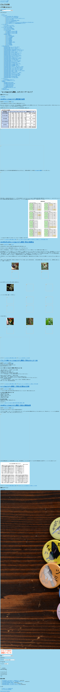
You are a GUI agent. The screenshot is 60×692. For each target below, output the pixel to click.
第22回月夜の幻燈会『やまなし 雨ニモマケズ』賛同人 (13, 69)
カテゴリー (2, 659)
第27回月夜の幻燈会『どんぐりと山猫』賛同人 (12, 75)
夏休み (32, 383)
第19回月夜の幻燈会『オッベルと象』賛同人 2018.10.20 (13, 67)
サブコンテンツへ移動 (4, 1)
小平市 (47, 239)
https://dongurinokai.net (11, 380)
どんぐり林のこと (5, 24)
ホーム (3, 14)
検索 (1, 10)
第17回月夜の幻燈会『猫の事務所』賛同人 (11, 64)
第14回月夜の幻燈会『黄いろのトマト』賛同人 (12, 61)
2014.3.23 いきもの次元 (10, 19)
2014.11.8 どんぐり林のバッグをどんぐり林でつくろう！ (15, 18)
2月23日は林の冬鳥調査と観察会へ (8, 682)
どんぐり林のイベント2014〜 (9, 25)
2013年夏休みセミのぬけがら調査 (11, 32)
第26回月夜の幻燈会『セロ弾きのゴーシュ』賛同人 (12, 72)
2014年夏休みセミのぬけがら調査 (11, 33)
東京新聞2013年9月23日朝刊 (9, 82)
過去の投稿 (2, 96)
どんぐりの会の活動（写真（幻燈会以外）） (11, 16)
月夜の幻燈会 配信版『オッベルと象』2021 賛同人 (12, 60)
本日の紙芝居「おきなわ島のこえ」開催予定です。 (11, 680)
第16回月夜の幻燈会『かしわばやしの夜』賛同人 (12, 63)
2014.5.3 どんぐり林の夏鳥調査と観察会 (12, 20)
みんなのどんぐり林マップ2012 (9, 26)
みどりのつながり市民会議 (6, 689)
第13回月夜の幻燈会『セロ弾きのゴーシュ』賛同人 (12, 57)
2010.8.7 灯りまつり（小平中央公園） (12, 17)
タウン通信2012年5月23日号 (9, 85)
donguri (12, 101)
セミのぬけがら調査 (7, 30)
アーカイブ (2, 663)
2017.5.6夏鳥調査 (9, 35)
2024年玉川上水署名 (5, 89)
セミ (22, 383)
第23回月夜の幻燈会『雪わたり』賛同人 (11, 71)
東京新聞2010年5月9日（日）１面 (9, 87)
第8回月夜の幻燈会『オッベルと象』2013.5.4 (11, 53)
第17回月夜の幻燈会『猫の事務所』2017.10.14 (12, 65)
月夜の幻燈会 (17, 402)
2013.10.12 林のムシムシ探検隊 (9, 29)
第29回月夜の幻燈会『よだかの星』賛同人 (11, 77)
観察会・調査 (14, 239)
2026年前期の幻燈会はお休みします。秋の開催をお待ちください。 (13, 681)
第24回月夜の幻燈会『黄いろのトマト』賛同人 (12, 73)
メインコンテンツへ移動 (4, 0)
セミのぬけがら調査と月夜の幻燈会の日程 (14, 386)
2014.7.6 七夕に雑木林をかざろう (11, 21)
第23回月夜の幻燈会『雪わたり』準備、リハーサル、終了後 (14, 70)
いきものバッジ (5, 78)
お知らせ (6, 402)
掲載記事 (3, 81)
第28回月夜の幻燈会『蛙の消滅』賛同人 (11, 76)
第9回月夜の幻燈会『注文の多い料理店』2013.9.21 (12, 54)
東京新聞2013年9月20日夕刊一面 (9, 83)
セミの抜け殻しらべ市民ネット (35, 239)
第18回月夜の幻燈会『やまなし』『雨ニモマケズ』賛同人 (14, 66)
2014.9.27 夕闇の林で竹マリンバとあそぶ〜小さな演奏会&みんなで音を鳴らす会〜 (20, 22)
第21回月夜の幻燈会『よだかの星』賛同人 (11, 59)
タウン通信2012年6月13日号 (9, 84)
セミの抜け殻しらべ (27, 383)
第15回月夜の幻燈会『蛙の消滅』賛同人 (11, 62)
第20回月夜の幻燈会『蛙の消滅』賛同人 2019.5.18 (12, 58)
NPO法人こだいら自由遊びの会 (7, 688)
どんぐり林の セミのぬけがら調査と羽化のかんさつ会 (19, 360)
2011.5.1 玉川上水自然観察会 (9, 28)
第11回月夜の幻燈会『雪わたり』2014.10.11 (11, 56)
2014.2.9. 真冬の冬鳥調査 (10, 36)
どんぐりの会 (5, 4)
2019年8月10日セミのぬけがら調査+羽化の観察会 (17, 242)
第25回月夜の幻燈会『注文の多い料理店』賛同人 (12, 74)
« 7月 (1, 676)
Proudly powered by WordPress (5, 691)
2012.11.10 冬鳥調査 (9, 37)
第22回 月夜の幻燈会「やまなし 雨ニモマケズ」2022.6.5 (13, 68)
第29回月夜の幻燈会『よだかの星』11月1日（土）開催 (11, 684)
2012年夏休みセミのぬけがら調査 (11, 31)
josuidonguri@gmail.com (7, 378)
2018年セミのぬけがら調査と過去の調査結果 (15, 405)
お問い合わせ (4, 88)
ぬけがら (20, 383)
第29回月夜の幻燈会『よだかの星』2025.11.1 (9, 683)
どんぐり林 (20, 239)
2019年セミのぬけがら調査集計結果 (12, 99)
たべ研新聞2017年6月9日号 (8, 86)
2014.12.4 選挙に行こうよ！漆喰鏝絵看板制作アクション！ (16, 23)
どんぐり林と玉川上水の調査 (7, 27)
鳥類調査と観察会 (7, 34)
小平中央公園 (43, 239)
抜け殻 (36, 485)
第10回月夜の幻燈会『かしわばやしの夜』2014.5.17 (12, 55)
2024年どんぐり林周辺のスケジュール (8, 80)
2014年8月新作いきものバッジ (9, 79)
